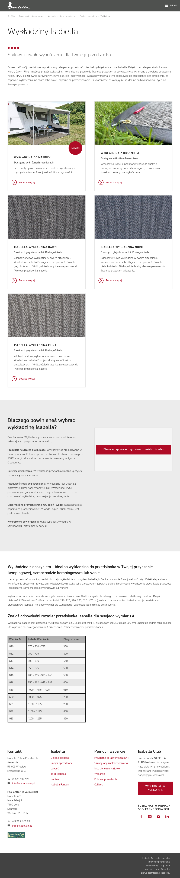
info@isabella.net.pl (23, 783)
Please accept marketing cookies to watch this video (133, 449)
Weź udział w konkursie (155, 788)
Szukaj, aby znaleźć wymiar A (111, 763)
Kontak (55, 779)
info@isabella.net (22, 826)
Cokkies (98, 784)
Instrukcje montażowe (107, 768)
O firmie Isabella (60, 758)
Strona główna (37, 16)
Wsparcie (99, 774)
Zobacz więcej (27, 182)
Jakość (55, 768)
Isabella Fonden (60, 784)
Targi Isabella (58, 774)
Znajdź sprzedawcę (62, 763)
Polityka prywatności (106, 779)
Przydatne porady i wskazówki (111, 758)
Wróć (13, 16)
